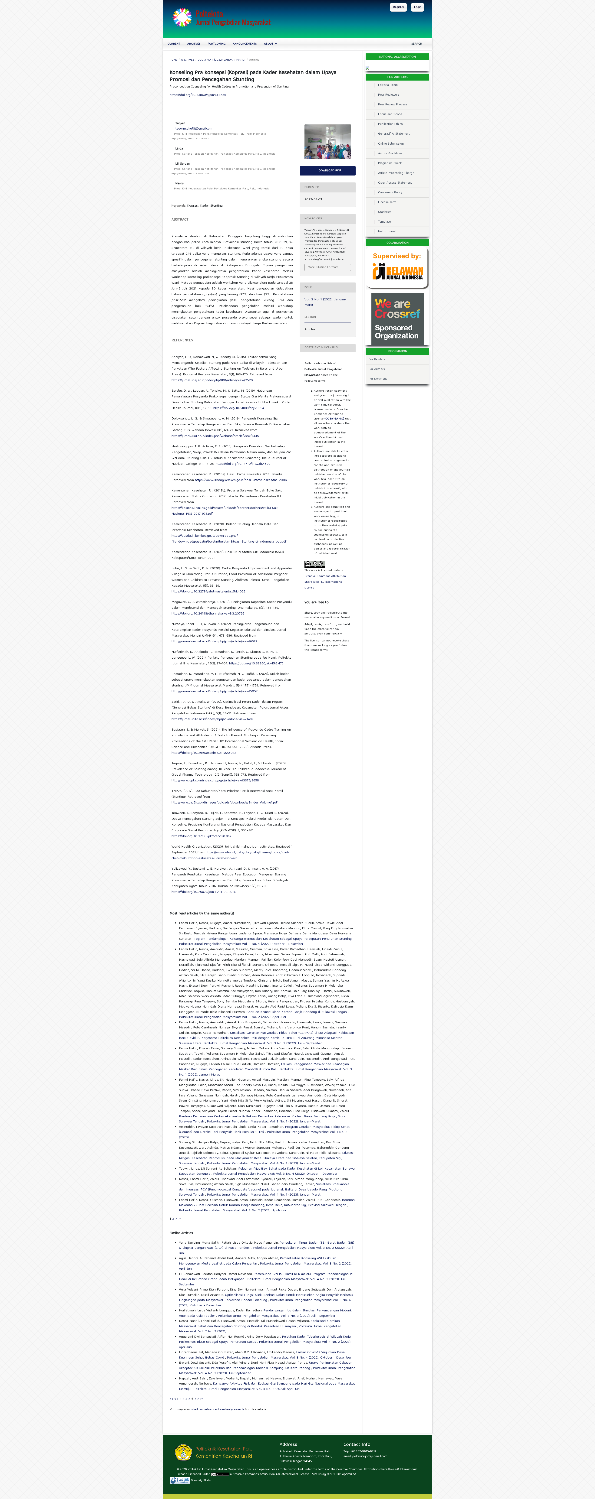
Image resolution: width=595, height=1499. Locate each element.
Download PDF (329, 170)
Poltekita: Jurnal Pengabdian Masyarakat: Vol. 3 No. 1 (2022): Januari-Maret (264, 1122)
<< (171, 1399)
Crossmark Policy (390, 192)
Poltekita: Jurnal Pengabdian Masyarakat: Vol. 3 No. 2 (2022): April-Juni (232, 1017)
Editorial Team (388, 85)
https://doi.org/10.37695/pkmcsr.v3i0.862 (201, 836)
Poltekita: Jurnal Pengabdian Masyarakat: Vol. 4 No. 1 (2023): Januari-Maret (264, 1164)
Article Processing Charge (396, 173)
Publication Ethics (390, 124)
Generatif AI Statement (394, 134)
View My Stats (201, 1480)
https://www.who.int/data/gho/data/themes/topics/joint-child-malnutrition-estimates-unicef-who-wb (231, 856)
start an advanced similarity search (217, 1410)
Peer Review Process (392, 104)
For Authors (377, 369)
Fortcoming (217, 44)
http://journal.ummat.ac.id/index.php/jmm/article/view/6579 (214, 642)
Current (174, 44)
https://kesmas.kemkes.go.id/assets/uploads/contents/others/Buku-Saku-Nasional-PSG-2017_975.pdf (226, 511)
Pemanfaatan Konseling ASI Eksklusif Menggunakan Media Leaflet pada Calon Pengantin (257, 1261)
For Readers (377, 359)
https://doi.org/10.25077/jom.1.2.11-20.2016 (204, 892)
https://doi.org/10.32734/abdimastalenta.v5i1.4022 (208, 592)
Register (398, 7)
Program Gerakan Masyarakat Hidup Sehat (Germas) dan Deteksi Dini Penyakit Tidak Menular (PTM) (264, 1129)
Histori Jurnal (387, 231)
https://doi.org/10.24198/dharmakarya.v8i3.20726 (208, 614)
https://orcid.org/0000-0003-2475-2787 (190, 139)
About (269, 44)
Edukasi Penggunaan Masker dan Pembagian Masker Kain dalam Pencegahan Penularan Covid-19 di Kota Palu (264, 1067)
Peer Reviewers (389, 95)
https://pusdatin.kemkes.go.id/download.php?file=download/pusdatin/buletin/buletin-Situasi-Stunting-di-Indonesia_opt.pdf (229, 539)
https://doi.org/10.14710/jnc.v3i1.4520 (243, 464)
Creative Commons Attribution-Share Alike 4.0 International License (325, 582)
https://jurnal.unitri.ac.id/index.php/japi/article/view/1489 (213, 719)
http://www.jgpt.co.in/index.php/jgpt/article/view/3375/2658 (215, 781)
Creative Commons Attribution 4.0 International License (271, 1474)
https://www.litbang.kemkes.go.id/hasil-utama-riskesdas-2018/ (241, 480)
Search (416, 44)
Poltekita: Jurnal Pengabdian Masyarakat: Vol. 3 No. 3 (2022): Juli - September (263, 1044)
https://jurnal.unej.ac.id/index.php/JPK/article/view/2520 (212, 380)
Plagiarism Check (390, 163)
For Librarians (378, 379)
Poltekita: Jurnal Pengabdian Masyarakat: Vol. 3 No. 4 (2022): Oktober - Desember (241, 944)
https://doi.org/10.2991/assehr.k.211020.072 (204, 753)
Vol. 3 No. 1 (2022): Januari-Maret (222, 60)
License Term (387, 202)
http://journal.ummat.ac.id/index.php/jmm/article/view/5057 (215, 692)
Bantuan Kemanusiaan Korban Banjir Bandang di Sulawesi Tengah (297, 1012)
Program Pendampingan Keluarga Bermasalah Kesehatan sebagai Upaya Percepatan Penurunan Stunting (272, 939)
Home (174, 60)
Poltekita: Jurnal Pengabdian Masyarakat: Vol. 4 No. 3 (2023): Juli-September (263, 1282)
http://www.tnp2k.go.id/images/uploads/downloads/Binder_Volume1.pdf (225, 803)
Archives (194, 44)
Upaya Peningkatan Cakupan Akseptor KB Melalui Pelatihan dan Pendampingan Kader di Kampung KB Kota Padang (265, 1365)
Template (384, 222)
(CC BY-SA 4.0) (334, 419)
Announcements (245, 44)
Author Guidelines (390, 153)
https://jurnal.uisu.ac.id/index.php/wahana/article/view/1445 (215, 436)
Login (417, 7)
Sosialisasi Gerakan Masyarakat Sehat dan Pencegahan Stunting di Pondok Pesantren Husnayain (259, 1324)
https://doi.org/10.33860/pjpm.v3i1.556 (198, 95)
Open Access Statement (395, 183)
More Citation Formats (323, 267)
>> (179, 1219)
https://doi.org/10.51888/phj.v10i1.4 (238, 408)
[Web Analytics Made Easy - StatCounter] (180, 1480)
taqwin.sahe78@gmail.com (193, 129)
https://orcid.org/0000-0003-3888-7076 (190, 174)
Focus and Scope (390, 114)
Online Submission (391, 144)
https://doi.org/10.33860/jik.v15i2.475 (256, 664)
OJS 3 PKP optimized (341, 1474)
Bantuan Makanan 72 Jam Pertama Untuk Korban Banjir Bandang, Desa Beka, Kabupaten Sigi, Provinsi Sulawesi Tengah (267, 1203)
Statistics (384, 212)
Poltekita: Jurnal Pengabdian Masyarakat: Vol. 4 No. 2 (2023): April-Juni (265, 1344)
